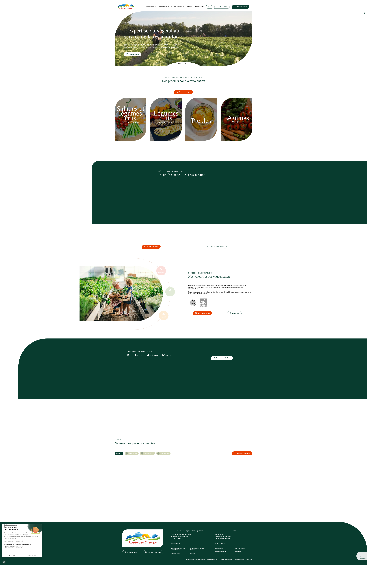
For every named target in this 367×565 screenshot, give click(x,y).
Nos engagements (220, 551)
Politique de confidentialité (226, 559)
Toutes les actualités (243, 453)
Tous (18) (119, 453)
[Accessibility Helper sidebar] (364, 13)
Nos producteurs (240, 548)
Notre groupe (219, 548)
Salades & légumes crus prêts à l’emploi (178, 548)
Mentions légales (239, 559)
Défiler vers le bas (183, 64)
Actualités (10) (132, 453)
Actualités (238, 551)
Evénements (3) (148, 453)
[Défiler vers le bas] (183, 67)
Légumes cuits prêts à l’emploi (197, 548)
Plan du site (249, 559)
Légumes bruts (175, 553)
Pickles (192, 553)
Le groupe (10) (164, 453)
